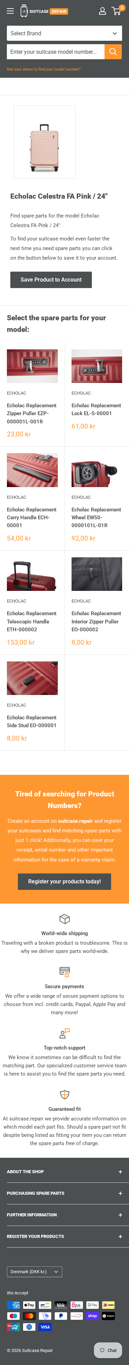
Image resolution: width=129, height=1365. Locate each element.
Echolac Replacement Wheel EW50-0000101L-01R (96, 518)
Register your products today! (64, 881)
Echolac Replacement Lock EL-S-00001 (96, 409)
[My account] (102, 11)
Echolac (16, 393)
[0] (116, 11)
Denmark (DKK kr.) (29, 1271)
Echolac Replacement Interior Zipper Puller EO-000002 (96, 621)
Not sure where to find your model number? (43, 69)
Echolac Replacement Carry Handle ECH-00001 (31, 518)
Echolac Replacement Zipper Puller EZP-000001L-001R (31, 413)
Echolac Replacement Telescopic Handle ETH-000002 (31, 621)
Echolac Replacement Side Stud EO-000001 (32, 722)
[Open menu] (10, 11)
